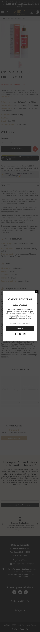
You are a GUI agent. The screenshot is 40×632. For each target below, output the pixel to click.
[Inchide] (36, 291)
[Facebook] (15, 334)
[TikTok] (24, 334)
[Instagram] (20, 334)
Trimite (20, 328)
